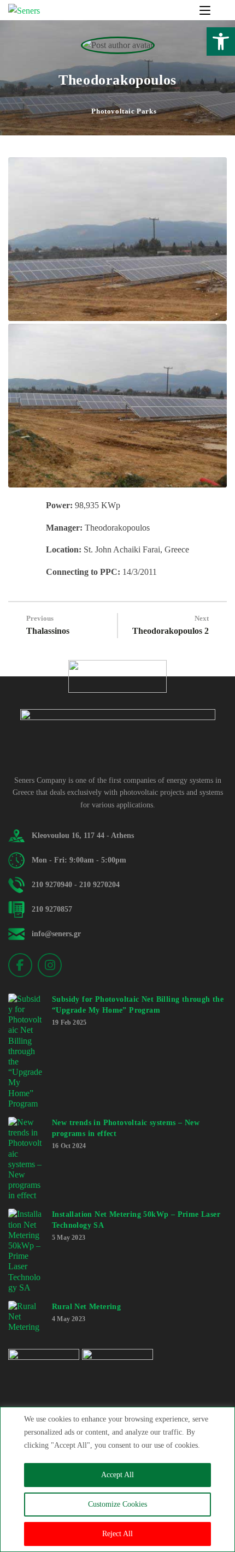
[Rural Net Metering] (25, 1317)
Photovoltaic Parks (123, 111)
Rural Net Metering (86, 1307)
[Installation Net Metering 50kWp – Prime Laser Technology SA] (25, 1251)
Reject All (117, 1534)
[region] (117, 1479)
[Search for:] (220, 11)
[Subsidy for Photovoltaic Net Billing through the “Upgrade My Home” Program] (25, 1051)
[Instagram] (50, 965)
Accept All (117, 1475)
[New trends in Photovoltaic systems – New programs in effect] (25, 1159)
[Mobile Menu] (206, 11)
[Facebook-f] (20, 965)
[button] (221, 41)
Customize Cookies (117, 1504)
